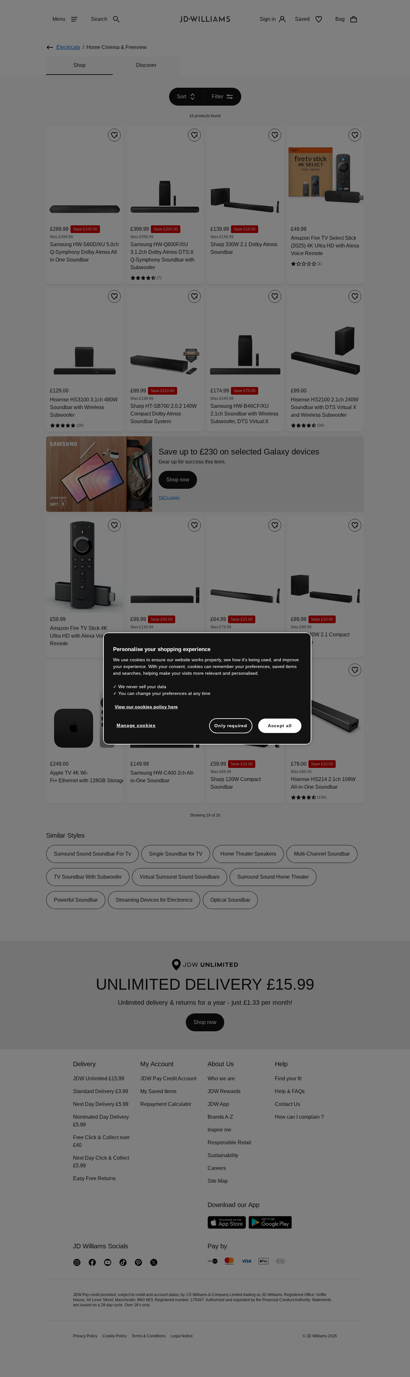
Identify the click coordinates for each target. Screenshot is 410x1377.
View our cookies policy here (146, 710)
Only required (230, 728)
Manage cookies (136, 728)
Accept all (279, 728)
